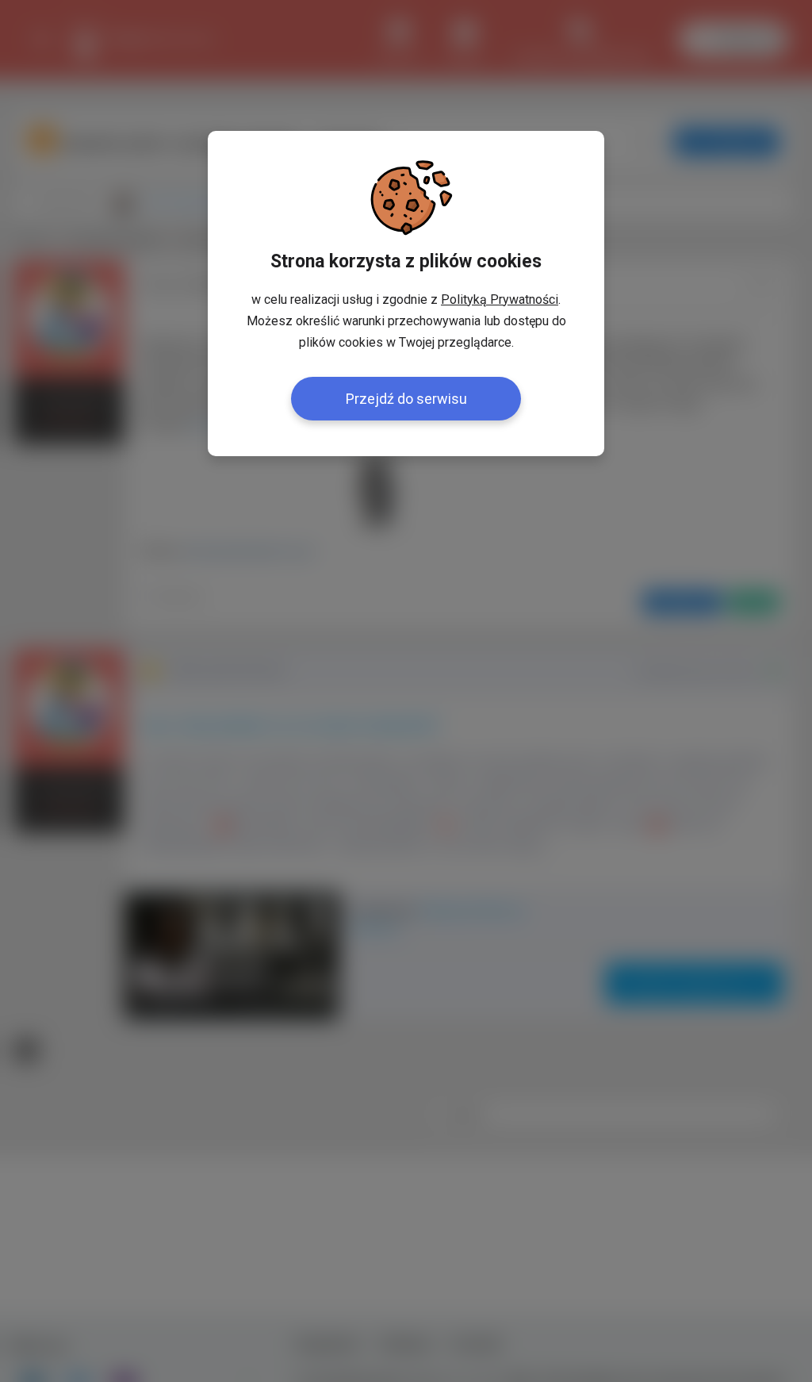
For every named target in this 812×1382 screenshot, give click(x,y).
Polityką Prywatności (499, 299)
